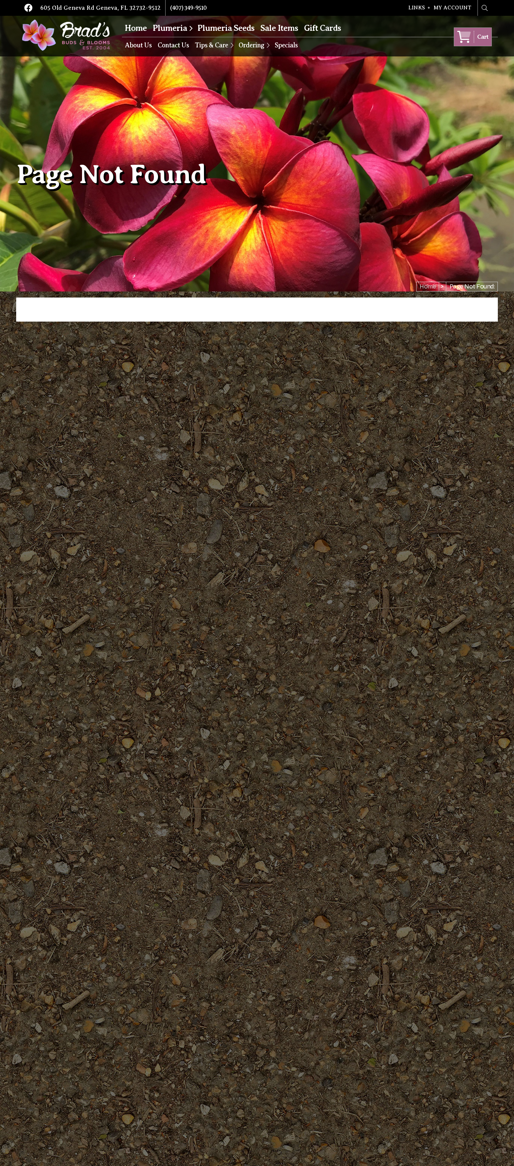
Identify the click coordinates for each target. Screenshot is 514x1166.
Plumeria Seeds (226, 28)
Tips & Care (211, 45)
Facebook (28, 8)
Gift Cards (322, 28)
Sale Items (279, 28)
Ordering (251, 45)
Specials (286, 45)
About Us (138, 45)
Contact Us (173, 45)
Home (136, 28)
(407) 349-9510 (188, 8)
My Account (452, 8)
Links (416, 8)
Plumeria (170, 28)
